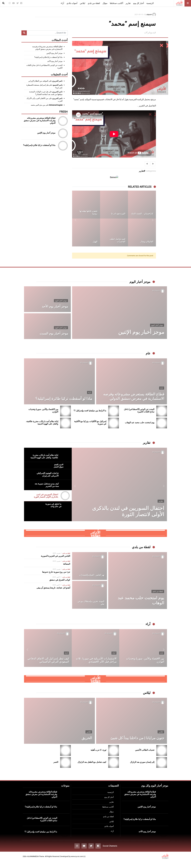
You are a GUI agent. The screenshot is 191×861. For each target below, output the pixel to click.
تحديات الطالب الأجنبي (144, 750)
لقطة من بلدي (94, 3)
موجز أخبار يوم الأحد (54, 61)
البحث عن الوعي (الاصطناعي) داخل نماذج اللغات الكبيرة (139, 410)
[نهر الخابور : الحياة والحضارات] (89, 566)
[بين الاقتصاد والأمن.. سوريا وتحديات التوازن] (65, 411)
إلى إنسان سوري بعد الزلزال (142, 762)
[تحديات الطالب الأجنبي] (161, 750)
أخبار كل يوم (138, 3)
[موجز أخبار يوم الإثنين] (63, 133)
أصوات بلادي (72, 3)
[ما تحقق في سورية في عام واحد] (119, 484)
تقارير (128, 3)
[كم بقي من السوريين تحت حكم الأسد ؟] (142, 205)
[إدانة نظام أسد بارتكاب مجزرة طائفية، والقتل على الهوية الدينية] (65, 423)
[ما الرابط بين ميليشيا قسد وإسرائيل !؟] (113, 411)
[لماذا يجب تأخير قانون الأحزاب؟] (48, 648)
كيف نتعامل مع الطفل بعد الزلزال (92, 762)
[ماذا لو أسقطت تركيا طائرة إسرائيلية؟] (63, 145)
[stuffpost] (95, 533)
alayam (149, 14)
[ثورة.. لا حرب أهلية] (113, 750)
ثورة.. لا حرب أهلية (98, 750)
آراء (62, 3)
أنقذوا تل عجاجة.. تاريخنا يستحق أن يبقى (53, 588)
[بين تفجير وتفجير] (114, 232)
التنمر (55, 762)
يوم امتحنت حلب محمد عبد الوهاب (139, 422)
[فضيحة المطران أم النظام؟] (86, 205)
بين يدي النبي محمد (38, 105)
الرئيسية (150, 3)
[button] (152, 218)
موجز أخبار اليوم (157, 325)
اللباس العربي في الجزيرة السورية (55, 556)
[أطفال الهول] (114, 205)
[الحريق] (59, 721)
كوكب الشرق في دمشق (59, 580)
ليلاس (82, 3)
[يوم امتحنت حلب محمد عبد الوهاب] (161, 423)
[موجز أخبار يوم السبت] (47, 326)
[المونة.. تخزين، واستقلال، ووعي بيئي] (89, 595)
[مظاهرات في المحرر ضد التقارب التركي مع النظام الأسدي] (86, 232)
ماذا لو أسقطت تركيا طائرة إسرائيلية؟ (48, 57)
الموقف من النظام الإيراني (38, 81)
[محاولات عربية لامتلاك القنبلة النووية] (142, 232)
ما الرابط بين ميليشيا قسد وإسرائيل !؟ (90, 410)
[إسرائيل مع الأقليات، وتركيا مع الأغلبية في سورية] (113, 423)
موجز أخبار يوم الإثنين (54, 53)
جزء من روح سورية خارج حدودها (56, 572)
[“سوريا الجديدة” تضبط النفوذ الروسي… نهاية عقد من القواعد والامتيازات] (143, 648)
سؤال (105, 3)
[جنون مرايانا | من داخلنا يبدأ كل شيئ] (131, 721)
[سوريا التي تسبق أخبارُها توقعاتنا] (95, 648)
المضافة (66, 564)
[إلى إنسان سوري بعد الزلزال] (161, 762)
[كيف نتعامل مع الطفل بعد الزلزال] (113, 762)
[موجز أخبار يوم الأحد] (47, 299)
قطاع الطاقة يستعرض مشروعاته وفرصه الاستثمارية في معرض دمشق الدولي (39, 120)
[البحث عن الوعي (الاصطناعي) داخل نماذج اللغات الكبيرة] (161, 411)
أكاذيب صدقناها (116, 3)
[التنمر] (65, 762)
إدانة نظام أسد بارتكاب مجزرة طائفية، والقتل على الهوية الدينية (42, 422)
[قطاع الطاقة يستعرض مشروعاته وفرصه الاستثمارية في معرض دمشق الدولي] (63, 121)
